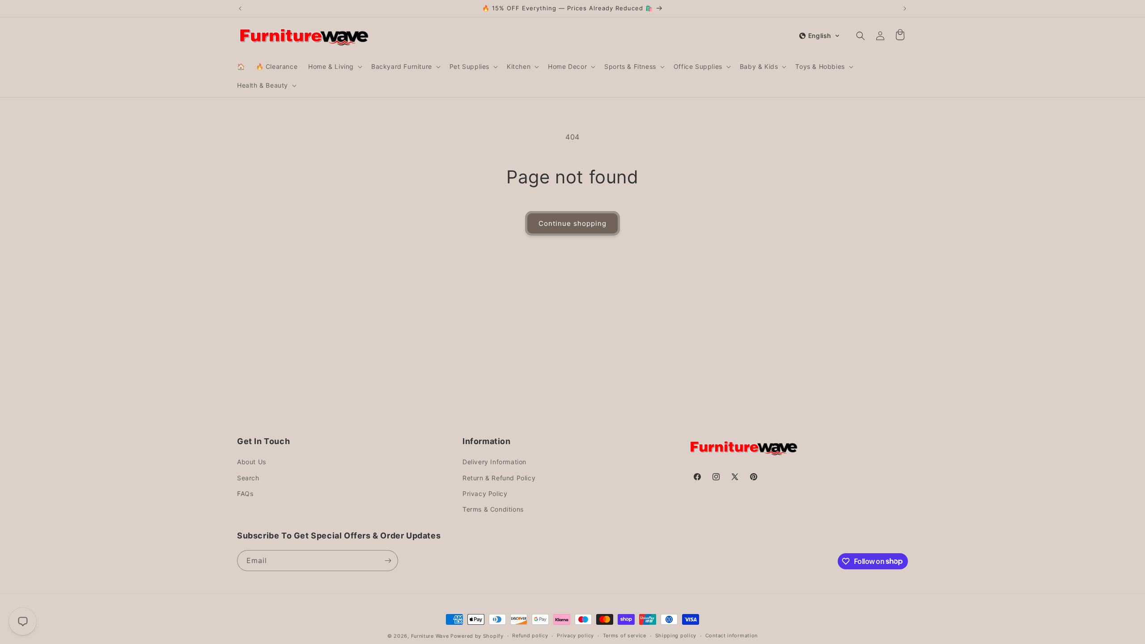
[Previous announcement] (240, 8)
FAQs (245, 493)
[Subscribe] (388, 560)
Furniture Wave (430, 636)
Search (248, 478)
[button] (334, 66)
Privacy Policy (484, 493)
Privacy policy (575, 635)
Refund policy (530, 635)
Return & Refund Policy (498, 478)
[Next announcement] (905, 8)
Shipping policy (676, 635)
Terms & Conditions (493, 509)
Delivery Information (494, 462)
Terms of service (624, 635)
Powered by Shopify (477, 636)
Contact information (731, 635)
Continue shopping (572, 223)
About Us (251, 462)
